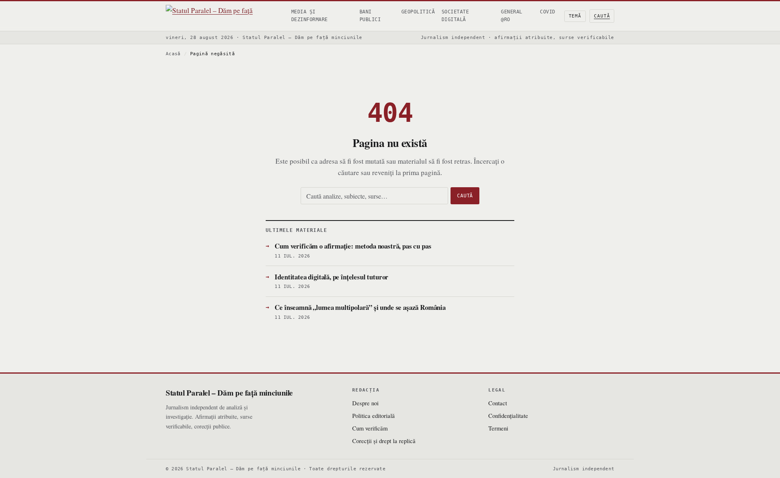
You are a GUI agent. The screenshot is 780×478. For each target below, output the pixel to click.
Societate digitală (455, 15)
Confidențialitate (508, 415)
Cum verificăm (370, 428)
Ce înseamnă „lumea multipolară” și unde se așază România (360, 307)
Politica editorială (373, 415)
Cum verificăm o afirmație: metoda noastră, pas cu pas (353, 246)
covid (547, 12)
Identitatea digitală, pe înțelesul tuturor (331, 277)
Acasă (173, 53)
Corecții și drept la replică (384, 441)
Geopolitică (418, 12)
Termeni (498, 428)
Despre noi (365, 403)
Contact (497, 403)
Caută (602, 16)
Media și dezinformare (309, 15)
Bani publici (370, 15)
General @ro (511, 15)
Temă (575, 16)
